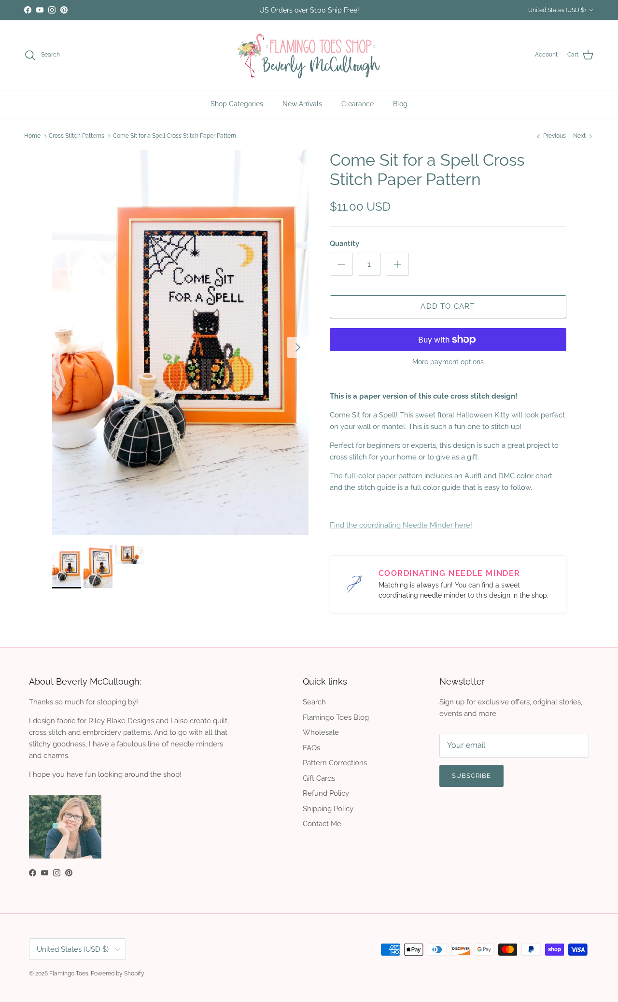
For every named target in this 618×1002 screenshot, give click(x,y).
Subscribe (309, 540)
